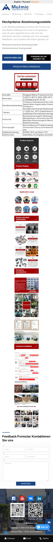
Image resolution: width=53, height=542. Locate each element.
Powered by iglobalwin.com (26, 523)
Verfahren (28, 14)
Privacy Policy (16, 532)
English (17, 2)
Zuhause (5, 14)
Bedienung (16, 14)
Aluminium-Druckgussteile (21, 48)
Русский (26, 2)
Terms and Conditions (33, 532)
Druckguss (39, 14)
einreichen (26, 483)
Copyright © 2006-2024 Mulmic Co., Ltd (26, 528)
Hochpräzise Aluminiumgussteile (23, 45)
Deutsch (35, 2)
